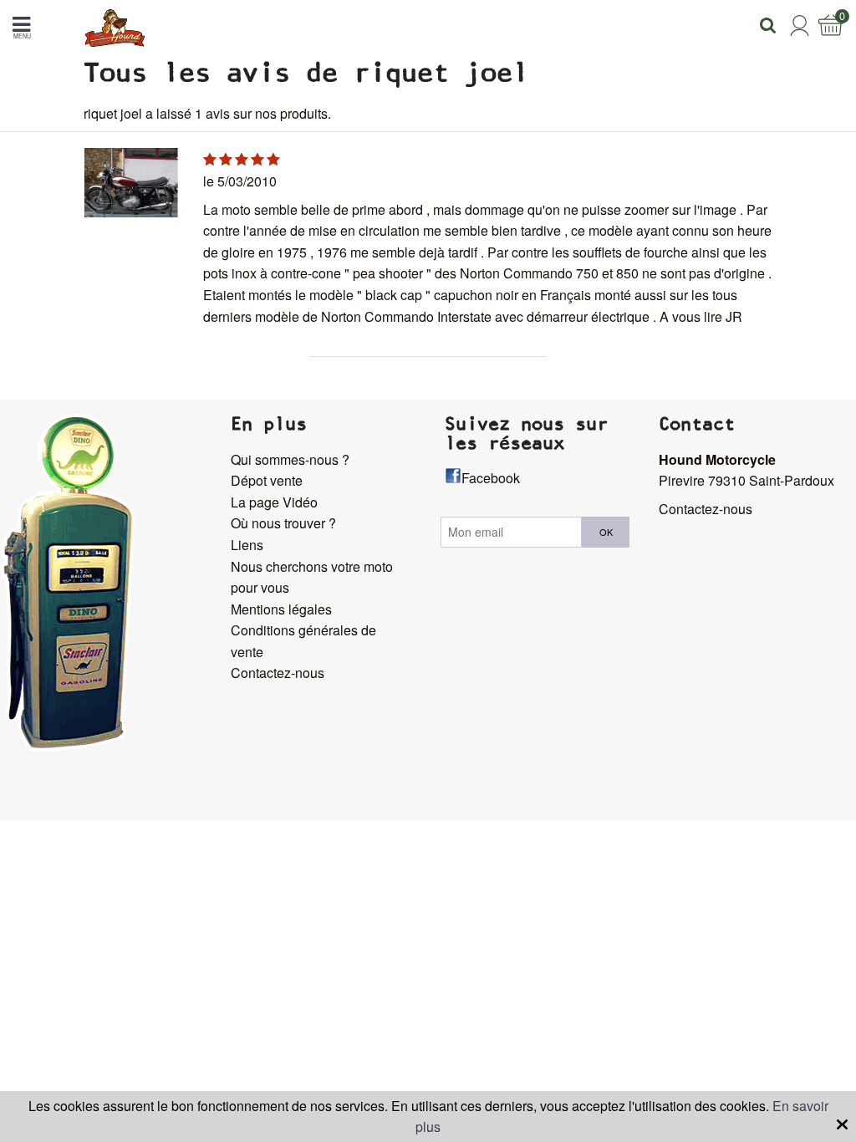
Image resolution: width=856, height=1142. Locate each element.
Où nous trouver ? (283, 523)
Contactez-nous (277, 672)
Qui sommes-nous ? (290, 459)
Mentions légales (281, 609)
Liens (247, 544)
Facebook (490, 477)
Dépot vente (267, 480)
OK (606, 531)
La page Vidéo (274, 502)
